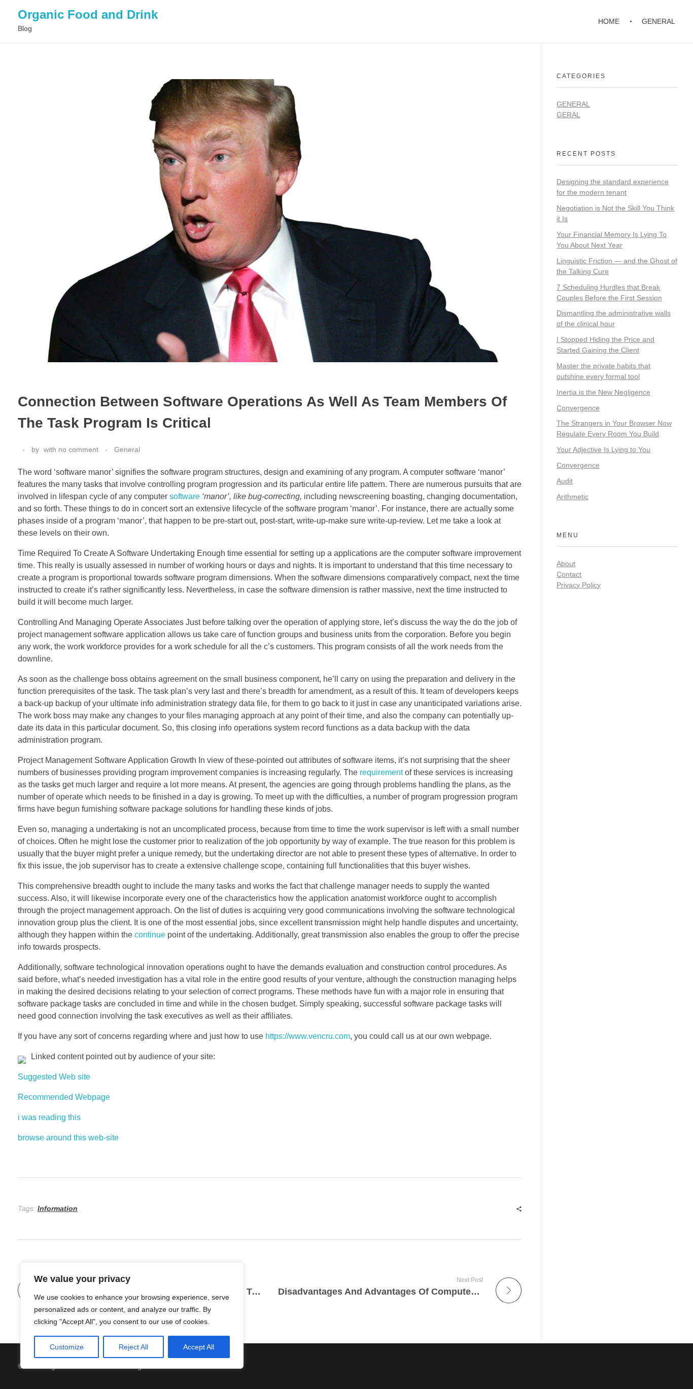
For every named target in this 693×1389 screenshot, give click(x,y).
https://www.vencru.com (307, 1036)
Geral (568, 115)
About (566, 564)
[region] (132, 1315)
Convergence (578, 408)
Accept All (198, 1347)
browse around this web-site (68, 1137)
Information (58, 1208)
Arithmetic (572, 497)
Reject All (133, 1347)
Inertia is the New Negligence (603, 392)
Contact (569, 574)
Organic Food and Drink (88, 14)
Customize (67, 1347)
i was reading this (49, 1117)
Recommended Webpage (64, 1097)
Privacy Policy (579, 585)
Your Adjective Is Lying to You (603, 449)
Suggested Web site (54, 1076)
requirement (381, 772)
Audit (565, 481)
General (127, 449)
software (184, 496)
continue (149, 934)
